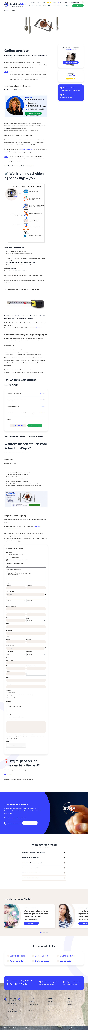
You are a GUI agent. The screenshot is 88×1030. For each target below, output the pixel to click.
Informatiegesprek (78, 5)
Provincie (28, 612)
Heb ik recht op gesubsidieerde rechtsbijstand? (33, 852)
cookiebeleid (72, 1027)
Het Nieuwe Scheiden (34, 1004)
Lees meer (30, 923)
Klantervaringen (70, 1014)
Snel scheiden (41, 956)
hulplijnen (33, 2)
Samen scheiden (17, 956)
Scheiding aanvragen (33, 1017)
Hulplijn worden (70, 1010)
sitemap (82, 1027)
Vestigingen (67, 5)
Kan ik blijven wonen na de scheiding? (31, 873)
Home (5, 10)
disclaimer (35, 1027)
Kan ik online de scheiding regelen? (30, 857)
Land (27, 618)
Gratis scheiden (42, 961)
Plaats (7, 612)
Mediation (38, 5)
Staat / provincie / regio (31, 665)
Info (49, 5)
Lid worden (69, 1007)
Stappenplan (32, 1007)
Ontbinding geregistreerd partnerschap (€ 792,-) (18, 559)
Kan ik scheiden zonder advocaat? (30, 878)
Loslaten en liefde (34, 908)
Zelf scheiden (66, 961)
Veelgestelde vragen (52, 1007)
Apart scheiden (17, 961)
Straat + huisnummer (11, 606)
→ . (35, 327)
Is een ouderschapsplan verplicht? (30, 867)
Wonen (44, 5)
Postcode (8, 617)
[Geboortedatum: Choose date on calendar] (45, 594)
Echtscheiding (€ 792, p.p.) (14, 557)
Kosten (54, 5)
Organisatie (69, 1004)
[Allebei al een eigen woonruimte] (26, 706)
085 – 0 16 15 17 (19, 425)
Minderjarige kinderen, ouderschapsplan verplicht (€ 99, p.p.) (21, 695)
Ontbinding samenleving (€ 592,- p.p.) (16, 554)
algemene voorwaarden (47, 1027)
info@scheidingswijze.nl (13, 1005)
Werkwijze (31, 1001)
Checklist (31, 1010)
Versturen (8, 750)
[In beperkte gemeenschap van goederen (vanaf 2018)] (26, 573)
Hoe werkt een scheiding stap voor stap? (32, 862)
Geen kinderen (12, 692)
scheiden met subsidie (25, 149)
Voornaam (8, 585)
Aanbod (31, 5)
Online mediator (67, 956)
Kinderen (31, 1014)
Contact (59, 5)
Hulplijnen (50, 1001)
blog (44, 2)
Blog (49, 1004)
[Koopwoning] (26, 704)
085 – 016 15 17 (8, 774)
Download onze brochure (71, 62)
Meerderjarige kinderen (13, 697)
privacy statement (60, 1027)
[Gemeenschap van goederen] (26, 572)
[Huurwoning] (26, 705)
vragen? (39, 2)
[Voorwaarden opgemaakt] (26, 574)
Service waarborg (52, 1010)
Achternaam (29, 585)
